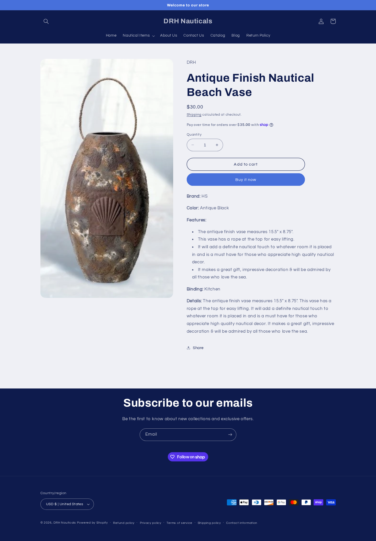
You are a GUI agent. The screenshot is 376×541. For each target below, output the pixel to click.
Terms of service (179, 523)
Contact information (241, 523)
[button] (46, 21)
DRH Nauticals (64, 522)
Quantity (194, 134)
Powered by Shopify (92, 522)
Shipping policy (209, 523)
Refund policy (124, 523)
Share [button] (198, 348)
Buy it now (246, 179)
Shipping (194, 114)
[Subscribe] (230, 434)
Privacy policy (150, 523)
